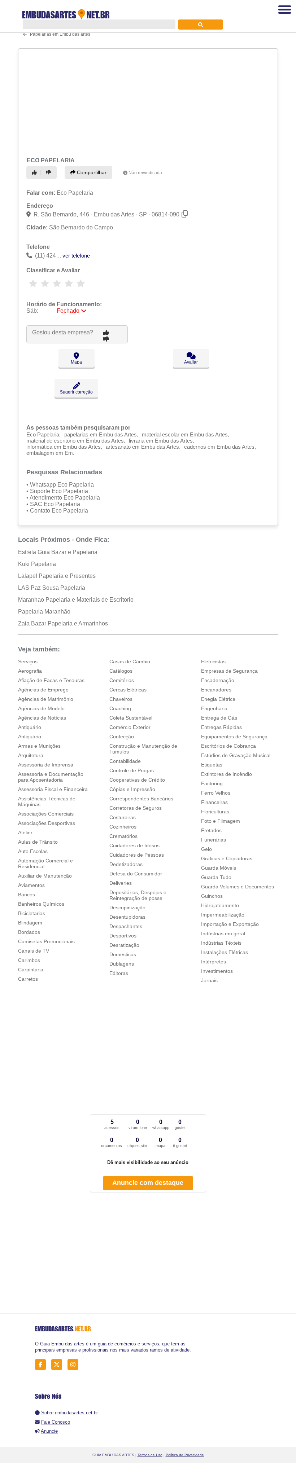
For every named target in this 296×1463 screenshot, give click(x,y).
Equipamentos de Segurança (234, 736)
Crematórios (123, 836)
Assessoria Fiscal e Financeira (53, 789)
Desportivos (122, 936)
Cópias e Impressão (132, 789)
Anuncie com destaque (147, 1182)
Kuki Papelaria (37, 564)
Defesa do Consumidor (135, 874)
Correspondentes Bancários (141, 798)
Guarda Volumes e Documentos (237, 886)
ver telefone (76, 255)
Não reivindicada (145, 172)
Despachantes (125, 926)
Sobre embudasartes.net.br (69, 1412)
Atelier (25, 832)
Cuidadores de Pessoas (136, 855)
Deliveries (120, 883)
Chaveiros (120, 699)
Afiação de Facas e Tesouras (51, 680)
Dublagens (121, 964)
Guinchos (212, 896)
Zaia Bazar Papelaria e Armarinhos (63, 623)
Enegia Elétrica (218, 699)
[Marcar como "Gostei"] (35, 172)
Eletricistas (213, 661)
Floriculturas (215, 811)
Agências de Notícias (42, 718)
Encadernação (217, 680)
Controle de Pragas (131, 770)
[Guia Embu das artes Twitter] (58, 1364)
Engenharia (214, 708)
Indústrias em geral (223, 933)
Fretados (211, 830)
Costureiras (122, 817)
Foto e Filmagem (220, 821)
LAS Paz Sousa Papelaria (51, 588)
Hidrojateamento (220, 905)
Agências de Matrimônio (45, 699)
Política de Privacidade (185, 1455)
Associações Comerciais (46, 814)
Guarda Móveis (218, 868)
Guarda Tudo (216, 877)
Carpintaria (30, 969)
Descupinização (127, 907)
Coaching (120, 708)
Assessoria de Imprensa (45, 765)
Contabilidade (125, 761)
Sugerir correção (76, 392)
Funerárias (213, 840)
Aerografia (30, 671)
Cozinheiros (122, 827)
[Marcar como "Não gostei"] (49, 172)
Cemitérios (121, 680)
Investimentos (217, 971)
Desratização (124, 945)
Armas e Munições (39, 746)
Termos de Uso (150, 1455)
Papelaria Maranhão (44, 612)
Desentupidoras (127, 917)
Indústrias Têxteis (221, 943)
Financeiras (214, 802)
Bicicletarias (31, 913)
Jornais (209, 980)
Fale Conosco (55, 1422)
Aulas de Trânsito (38, 842)
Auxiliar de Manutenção (45, 876)
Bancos (26, 894)
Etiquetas (211, 765)
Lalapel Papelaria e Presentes (57, 576)
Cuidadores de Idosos (134, 845)
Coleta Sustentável (130, 718)
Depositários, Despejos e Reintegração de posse (137, 895)
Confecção (121, 736)
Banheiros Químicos (41, 904)
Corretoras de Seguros (135, 808)
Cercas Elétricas (128, 690)
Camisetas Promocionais (46, 941)
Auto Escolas (33, 851)
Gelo (206, 849)
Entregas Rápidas (221, 727)
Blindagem (30, 923)
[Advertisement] (145, 101)
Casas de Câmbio (129, 661)
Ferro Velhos (215, 793)
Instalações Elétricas (224, 952)
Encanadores (216, 690)
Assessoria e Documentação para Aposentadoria (50, 777)
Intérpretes (213, 962)
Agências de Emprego (43, 690)
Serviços (28, 661)
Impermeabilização (222, 915)
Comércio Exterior (130, 727)
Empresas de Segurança (229, 671)
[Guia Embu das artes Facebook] (42, 1364)
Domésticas (122, 954)
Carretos (28, 979)
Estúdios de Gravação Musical (235, 755)
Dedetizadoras (126, 864)
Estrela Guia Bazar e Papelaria (57, 552)
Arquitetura (30, 755)
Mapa (76, 362)
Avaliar (191, 362)
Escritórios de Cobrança (228, 746)
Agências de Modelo (41, 708)
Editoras (118, 973)
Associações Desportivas (46, 823)
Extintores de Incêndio (226, 774)
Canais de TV (33, 951)
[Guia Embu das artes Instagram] (75, 1364)
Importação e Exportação (230, 924)
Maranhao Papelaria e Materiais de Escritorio (76, 600)
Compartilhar (90, 172)
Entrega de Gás (219, 718)
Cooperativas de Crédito (137, 780)
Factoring (212, 783)
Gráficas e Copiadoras (226, 858)
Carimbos (29, 960)
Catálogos (120, 671)
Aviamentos (31, 885)
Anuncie (49, 1431)
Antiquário (29, 727)
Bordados (29, 932)
